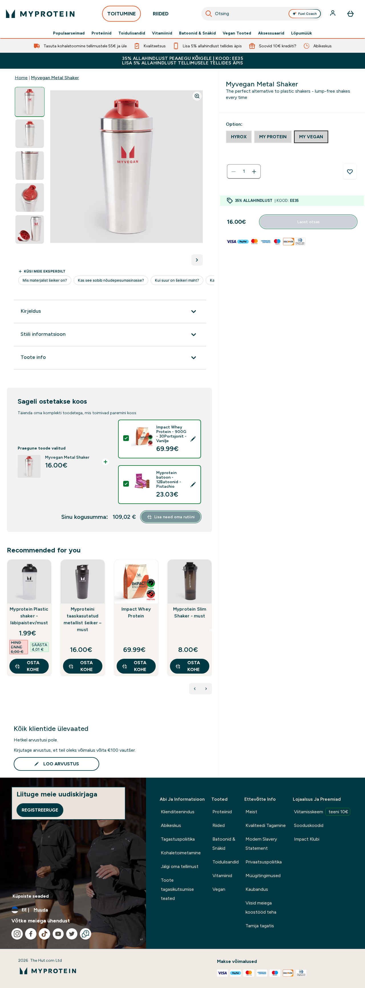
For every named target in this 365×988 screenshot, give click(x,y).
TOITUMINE (121, 14)
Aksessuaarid (271, 33)
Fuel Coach (307, 14)
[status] (244, 171)
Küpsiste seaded (31, 896)
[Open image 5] (29, 230)
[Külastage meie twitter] (72, 934)
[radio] (239, 137)
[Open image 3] (29, 166)
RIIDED (161, 14)
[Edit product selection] (193, 439)
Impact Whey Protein (136, 612)
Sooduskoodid (308, 825)
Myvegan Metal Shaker (55, 77)
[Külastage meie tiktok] (44, 934)
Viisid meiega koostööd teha (261, 907)
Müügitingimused (263, 875)
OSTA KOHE (33, 666)
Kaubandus (257, 889)
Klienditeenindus (177, 811)
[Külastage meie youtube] (58, 934)
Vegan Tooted (237, 33)
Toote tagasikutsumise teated (177, 889)
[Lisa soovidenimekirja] (350, 172)
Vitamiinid (162, 33)
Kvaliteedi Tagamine (266, 825)
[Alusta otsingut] (209, 14)
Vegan (218, 889)
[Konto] (333, 14)
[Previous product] (194, 688)
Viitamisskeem (321, 811)
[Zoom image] (197, 96)
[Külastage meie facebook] (30, 934)
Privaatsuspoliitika (264, 861)
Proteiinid (101, 33)
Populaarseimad (69, 33)
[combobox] (262, 14)
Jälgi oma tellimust (179, 866)
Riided (218, 825)
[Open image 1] (29, 102)
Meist (251, 811)
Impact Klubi (306, 839)
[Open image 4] (29, 198)
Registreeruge (40, 810)
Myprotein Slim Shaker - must (189, 612)
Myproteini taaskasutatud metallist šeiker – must (83, 619)
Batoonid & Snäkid (197, 33)
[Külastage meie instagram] (17, 934)
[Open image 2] (29, 134)
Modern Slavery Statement (261, 844)
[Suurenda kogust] (254, 171)
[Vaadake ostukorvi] (350, 13)
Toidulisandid (131, 33)
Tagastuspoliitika (178, 839)
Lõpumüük (301, 33)
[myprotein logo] (40, 13)
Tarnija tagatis (260, 925)
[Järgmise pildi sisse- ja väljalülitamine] (197, 260)
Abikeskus (171, 825)
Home (21, 77)
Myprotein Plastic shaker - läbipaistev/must (29, 616)
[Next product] (206, 688)
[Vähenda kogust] (233, 171)
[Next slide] (211, 630)
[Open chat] (85, 934)
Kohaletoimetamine (181, 852)
